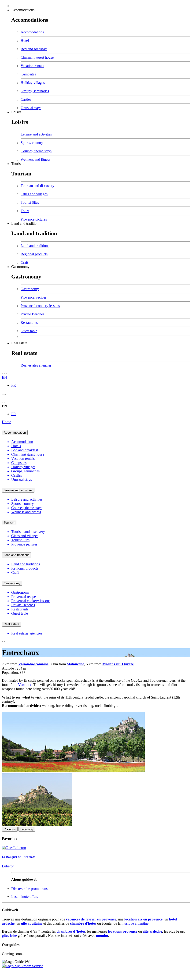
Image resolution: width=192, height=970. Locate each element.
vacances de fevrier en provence (91, 919)
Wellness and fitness (35, 159)
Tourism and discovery (37, 186)
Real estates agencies (36, 365)
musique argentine (135, 923)
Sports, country (32, 143)
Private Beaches (32, 314)
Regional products (34, 254)
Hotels (25, 41)
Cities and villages (34, 194)
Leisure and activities (36, 134)
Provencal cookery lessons (40, 306)
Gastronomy (20, 267)
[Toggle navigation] (4, 394)
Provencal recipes (34, 297)
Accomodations (22, 10)
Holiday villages (33, 83)
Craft (24, 262)
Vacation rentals (32, 66)
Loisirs (16, 112)
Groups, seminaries (35, 91)
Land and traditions (35, 246)
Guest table (29, 331)
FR (13, 385)
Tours (25, 211)
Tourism (17, 164)
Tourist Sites (30, 202)
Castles (26, 99)
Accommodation (15, 432)
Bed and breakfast (34, 49)
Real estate (19, 343)
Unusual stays (31, 108)
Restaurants (29, 323)
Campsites (28, 74)
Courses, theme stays (36, 151)
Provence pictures (34, 219)
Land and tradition (24, 223)
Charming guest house (37, 57)
